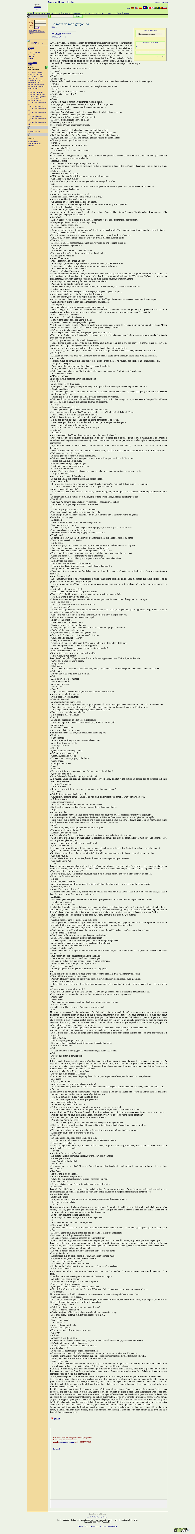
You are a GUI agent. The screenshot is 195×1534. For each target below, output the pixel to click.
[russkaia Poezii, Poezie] (165, 8)
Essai (58, 13)
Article (30, 13)
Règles (62, 2)
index (57, 1418)
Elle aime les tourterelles (38, 96)
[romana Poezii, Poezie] (161, 8)
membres (32, 54)
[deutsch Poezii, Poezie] (132, 8)
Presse (94, 13)
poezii (89, 1517)
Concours (50, 13)
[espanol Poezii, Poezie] (140, 8)
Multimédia (66, 13)
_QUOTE (109, 13)
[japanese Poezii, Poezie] (153, 8)
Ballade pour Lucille (36, 74)
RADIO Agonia (37, 43)
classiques (32, 63)
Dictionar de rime (34, 131)
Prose (101, 13)
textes (31, 50)
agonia (31, 48)
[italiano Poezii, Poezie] (149, 8)
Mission (70, 2)
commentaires (34, 52)
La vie (32, 90)
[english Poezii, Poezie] (136, 8)
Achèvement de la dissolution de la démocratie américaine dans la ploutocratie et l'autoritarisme (36, 84)
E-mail (80, 1526)
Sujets (31, 56)
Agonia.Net (53, 2)
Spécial (126, 13)
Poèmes (87, 13)
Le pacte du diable (36, 72)
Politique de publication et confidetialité (101, 1526)
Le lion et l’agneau (36, 116)
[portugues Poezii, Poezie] (157, 8)
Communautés (40, 13)
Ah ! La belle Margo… (37, 106)
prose (53, 26)
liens (30, 65)
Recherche (95, 1517)
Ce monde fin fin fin (36, 92)
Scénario (118, 13)
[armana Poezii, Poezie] (128, 8)
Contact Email (33, 141)
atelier (30, 58)
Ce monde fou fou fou (37, 94)
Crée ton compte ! (35, 30)
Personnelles (77, 13)
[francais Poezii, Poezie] (145, 8)
